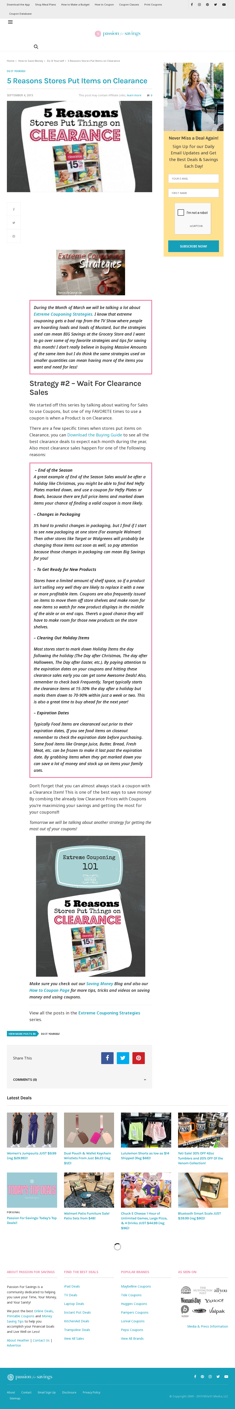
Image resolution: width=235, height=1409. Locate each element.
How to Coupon (104, 4)
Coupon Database (20, 13)
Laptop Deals (74, 1303)
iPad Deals (72, 1286)
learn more (134, 95)
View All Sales (74, 1338)
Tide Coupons (131, 1295)
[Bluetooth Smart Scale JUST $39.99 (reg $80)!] (203, 1190)
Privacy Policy (91, 1392)
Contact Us (41, 1340)
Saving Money (99, 983)
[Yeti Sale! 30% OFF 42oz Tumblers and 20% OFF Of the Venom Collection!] (203, 1130)
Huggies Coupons (134, 1303)
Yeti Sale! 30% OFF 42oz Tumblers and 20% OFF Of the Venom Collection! (200, 1158)
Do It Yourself (55, 60)
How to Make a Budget (75, 4)
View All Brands (132, 1338)
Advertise (14, 1345)
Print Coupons (153, 4)
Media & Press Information (207, 1326)
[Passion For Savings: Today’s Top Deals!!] (32, 1190)
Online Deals (43, 1311)
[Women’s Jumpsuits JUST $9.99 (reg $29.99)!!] (32, 1130)
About (11, 1392)
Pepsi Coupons (132, 1330)
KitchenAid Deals (76, 1321)
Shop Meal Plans (45, 4)
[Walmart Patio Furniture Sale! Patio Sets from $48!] (89, 1190)
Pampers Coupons (134, 1312)
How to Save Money (30, 60)
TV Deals (70, 1295)
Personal (13, 1212)
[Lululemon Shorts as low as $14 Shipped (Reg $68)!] (146, 1130)
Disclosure (69, 1392)
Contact (26, 1392)
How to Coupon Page (49, 990)
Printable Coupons (20, 1316)
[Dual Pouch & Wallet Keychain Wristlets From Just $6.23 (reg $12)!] (89, 1130)
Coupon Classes (129, 4)
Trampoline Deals (77, 1330)
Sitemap (15, 1398)
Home (10, 60)
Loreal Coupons (133, 1321)
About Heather (18, 1340)
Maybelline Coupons (136, 1286)
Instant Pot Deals (77, 1312)
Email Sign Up (47, 1392)
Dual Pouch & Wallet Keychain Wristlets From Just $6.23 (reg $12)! (87, 1158)
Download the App (18, 4)
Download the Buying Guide (94, 435)
